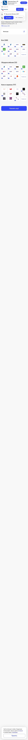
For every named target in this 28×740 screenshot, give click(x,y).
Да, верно (8, 17)
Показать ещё (14, 108)
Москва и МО (5, 6)
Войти (19, 9)
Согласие (20, 730)
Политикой (14, 732)
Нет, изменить (19, 17)
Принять (14, 736)
